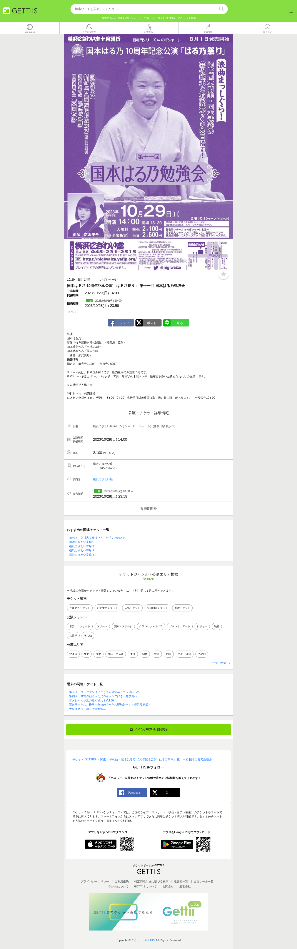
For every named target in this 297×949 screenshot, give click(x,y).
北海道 (73, 654)
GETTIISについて (145, 886)
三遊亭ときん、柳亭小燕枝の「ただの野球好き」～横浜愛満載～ (110, 704)
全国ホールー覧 (204, 881)
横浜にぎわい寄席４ (82, 554)
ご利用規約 (122, 881)
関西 (144, 654)
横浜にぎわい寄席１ (82, 542)
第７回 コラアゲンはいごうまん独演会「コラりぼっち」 (106, 692)
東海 (132, 654)
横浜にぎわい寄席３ (82, 550)
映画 (216, 626)
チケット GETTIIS (143, 940)
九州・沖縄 (184, 654)
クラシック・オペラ (151, 626)
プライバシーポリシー (95, 881)
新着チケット (182, 607)
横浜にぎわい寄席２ (82, 546)
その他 (88, 635)
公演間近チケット (157, 607)
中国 (156, 654)
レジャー (202, 626)
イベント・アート (179, 626)
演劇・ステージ (123, 626)
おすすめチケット (107, 607)
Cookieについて (118, 886)
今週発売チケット (79, 607)
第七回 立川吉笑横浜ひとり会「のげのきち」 (98, 537)
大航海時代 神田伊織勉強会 (87, 709)
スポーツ (102, 626)
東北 (86, 654)
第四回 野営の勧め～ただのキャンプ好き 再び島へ (103, 696)
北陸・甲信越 (115, 654)
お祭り (73, 635)
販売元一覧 (181, 881)
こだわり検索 (218, 662)
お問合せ (168, 886)
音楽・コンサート (79, 626)
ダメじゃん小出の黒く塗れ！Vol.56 (91, 700)
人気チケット (132, 607)
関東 (98, 654)
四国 (168, 654)
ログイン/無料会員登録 (149, 730)
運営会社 (185, 886)
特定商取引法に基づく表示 (151, 881)
